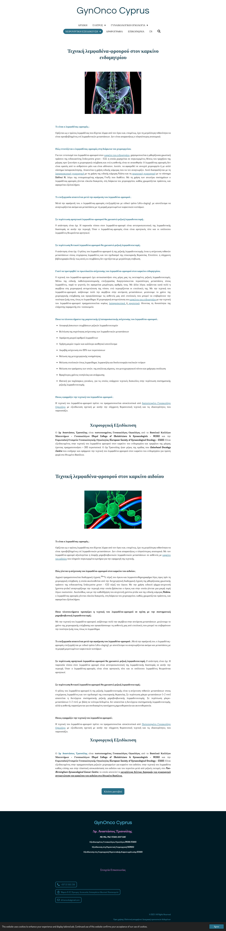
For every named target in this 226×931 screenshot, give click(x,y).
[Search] (159, 31)
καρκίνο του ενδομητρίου (117, 155)
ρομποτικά (133, 303)
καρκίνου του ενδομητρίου (143, 299)
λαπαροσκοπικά (117, 303)
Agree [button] (216, 926)
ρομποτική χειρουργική (143, 173)
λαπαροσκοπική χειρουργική (70, 173)
